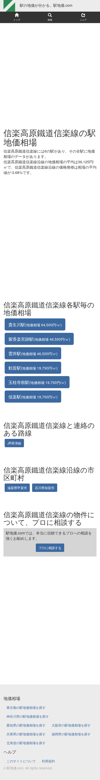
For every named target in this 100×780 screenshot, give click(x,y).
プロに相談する (50, 547)
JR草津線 (14, 443)
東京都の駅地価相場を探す (26, 707)
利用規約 (48, 761)
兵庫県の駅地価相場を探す (26, 734)
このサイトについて (21, 761)
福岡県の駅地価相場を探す (71, 734)
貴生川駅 (35, 324)
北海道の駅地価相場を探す (26, 742)
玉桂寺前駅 (37, 382)
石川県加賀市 (44, 487)
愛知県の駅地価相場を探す (26, 725)
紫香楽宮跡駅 (39, 339)
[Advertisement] (50, 73)
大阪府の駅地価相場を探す (71, 725)
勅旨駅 (32, 368)
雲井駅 (32, 353)
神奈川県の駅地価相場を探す (28, 716)
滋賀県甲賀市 (17, 487)
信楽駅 (32, 396)
